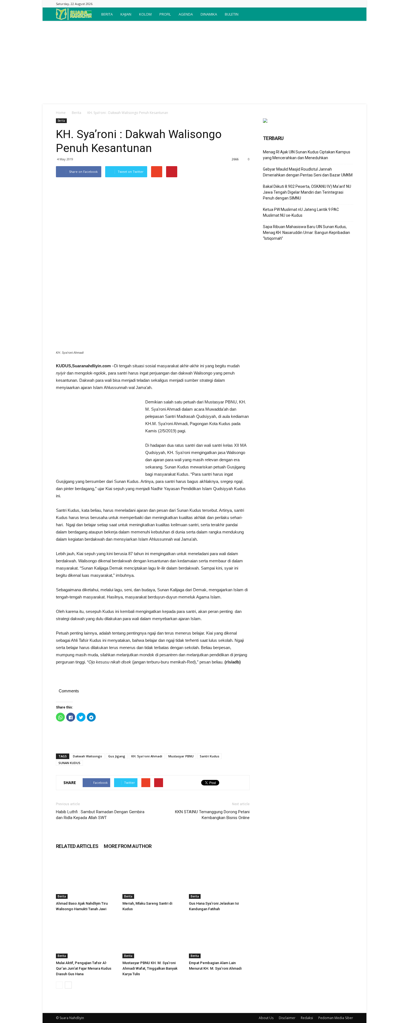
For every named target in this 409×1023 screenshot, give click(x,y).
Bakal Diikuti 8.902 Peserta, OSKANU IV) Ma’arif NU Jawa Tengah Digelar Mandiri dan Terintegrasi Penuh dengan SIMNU (307, 192)
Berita (76, 112)
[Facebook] (349, 4)
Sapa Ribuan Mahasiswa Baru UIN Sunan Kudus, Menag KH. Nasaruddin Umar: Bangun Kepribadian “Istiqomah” (306, 232)
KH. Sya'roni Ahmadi (146, 756)
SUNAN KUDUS (69, 763)
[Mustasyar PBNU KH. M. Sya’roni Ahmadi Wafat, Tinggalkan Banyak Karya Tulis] (152, 937)
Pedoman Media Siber (335, 1017)
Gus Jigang (116, 756)
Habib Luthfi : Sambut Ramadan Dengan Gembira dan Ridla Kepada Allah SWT (100, 814)
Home (61, 112)
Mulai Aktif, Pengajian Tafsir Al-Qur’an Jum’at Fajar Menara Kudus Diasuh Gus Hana (83, 968)
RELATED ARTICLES (77, 846)
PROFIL (165, 14)
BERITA (107, 14)
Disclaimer (287, 1017)
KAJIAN (125, 14)
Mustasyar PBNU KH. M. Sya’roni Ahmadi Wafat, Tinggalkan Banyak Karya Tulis (150, 968)
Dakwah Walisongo (87, 756)
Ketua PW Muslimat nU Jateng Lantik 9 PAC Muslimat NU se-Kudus (301, 212)
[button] (346, 14)
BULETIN (231, 14)
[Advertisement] (204, 62)
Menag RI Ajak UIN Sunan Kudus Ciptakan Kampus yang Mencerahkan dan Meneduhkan (306, 155)
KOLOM (145, 14)
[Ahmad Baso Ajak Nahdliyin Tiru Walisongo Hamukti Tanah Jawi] (86, 878)
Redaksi (307, 1017)
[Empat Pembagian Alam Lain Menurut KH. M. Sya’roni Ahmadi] (219, 937)
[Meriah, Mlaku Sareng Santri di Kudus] (152, 878)
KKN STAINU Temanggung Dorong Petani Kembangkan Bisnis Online (212, 814)
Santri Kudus (209, 756)
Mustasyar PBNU (181, 756)
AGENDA (186, 14)
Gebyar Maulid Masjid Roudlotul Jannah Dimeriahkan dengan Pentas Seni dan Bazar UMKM (308, 172)
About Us (266, 1017)
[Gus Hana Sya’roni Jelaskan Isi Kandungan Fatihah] (219, 878)
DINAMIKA (209, 14)
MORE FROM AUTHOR (127, 846)
